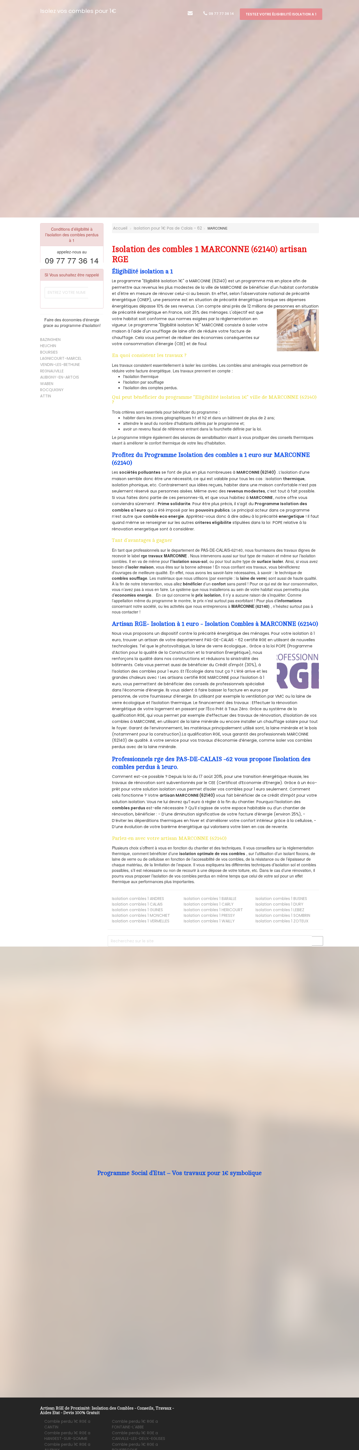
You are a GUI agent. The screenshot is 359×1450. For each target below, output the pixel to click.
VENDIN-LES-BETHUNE (60, 364)
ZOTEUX (282, 921)
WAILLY (209, 921)
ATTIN (45, 396)
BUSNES (281, 898)
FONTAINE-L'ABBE (135, 1424)
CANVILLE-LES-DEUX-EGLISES (138, 1435)
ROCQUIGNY (52, 390)
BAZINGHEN (50, 339)
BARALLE (210, 898)
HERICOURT (213, 910)
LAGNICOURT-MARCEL (61, 358)
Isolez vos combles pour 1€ (78, 11)
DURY (279, 904)
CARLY (209, 904)
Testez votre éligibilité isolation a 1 (281, 14)
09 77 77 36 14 (221, 13)
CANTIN (67, 1424)
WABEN (46, 383)
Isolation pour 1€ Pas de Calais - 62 (168, 228)
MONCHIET (141, 915)
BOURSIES (49, 352)
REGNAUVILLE (52, 371)
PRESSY (209, 915)
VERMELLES (140, 921)
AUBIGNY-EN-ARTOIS (59, 377)
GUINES (137, 910)
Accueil (119, 228)
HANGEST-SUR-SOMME (67, 1435)
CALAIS (137, 904)
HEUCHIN (48, 346)
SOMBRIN (283, 915)
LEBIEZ (280, 910)
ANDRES (138, 898)
